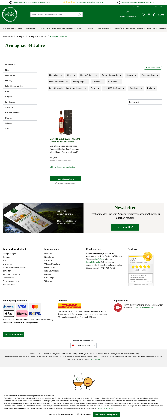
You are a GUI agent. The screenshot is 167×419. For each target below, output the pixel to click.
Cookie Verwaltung (11, 281)
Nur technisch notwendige (61, 414)
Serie (93, 88)
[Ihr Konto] (149, 14)
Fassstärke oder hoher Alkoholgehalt (66, 88)
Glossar (47, 274)
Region (129, 75)
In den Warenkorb (65, 179)
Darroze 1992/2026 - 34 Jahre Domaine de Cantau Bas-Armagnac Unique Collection (65, 140)
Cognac (8, 96)
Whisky (8, 80)
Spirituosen (10, 102)
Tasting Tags (78, 81)
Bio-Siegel (134, 88)
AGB (5, 260)
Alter (69, 75)
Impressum (7, 264)
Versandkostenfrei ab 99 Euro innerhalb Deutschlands (31, 2)
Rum (7, 91)
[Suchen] (79, 14)
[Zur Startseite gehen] (15, 14)
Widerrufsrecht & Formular (14, 267)
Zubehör (9, 107)
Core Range (49, 277)
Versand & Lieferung (11, 274)
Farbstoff (112, 81)
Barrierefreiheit (9, 284)
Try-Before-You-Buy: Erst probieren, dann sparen (137, 2)
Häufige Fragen (9, 253)
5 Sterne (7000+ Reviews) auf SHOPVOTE (90, 2)
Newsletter (145, 7)
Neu (7, 70)
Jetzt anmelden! (125, 227)
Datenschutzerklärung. (105, 408)
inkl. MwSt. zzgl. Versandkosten (62, 167)
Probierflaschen (12, 112)
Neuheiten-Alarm (154, 67)
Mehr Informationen (144, 307)
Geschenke (10, 75)
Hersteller (54, 75)
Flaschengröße (148, 75)
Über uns (48, 253)
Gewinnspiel (49, 267)
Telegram (48, 281)
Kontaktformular (93, 262)
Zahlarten (7, 271)
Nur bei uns (10, 64)
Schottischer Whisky (14, 86)
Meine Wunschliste (157, 7)
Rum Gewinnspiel (51, 271)
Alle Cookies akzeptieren (106, 414)
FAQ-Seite (99, 259)
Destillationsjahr (57, 81)
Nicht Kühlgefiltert (112, 88)
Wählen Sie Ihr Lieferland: (83, 340)
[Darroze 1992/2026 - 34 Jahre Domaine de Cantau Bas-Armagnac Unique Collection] (65, 122)
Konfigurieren (84, 414)
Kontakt (136, 7)
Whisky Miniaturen (52, 264)
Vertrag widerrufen (13, 334)
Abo (7, 128)
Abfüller (96, 81)
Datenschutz (8, 277)
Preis (149, 88)
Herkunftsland (87, 75)
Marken (8, 118)
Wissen (8, 123)
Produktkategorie (110, 75)
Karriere (48, 260)
